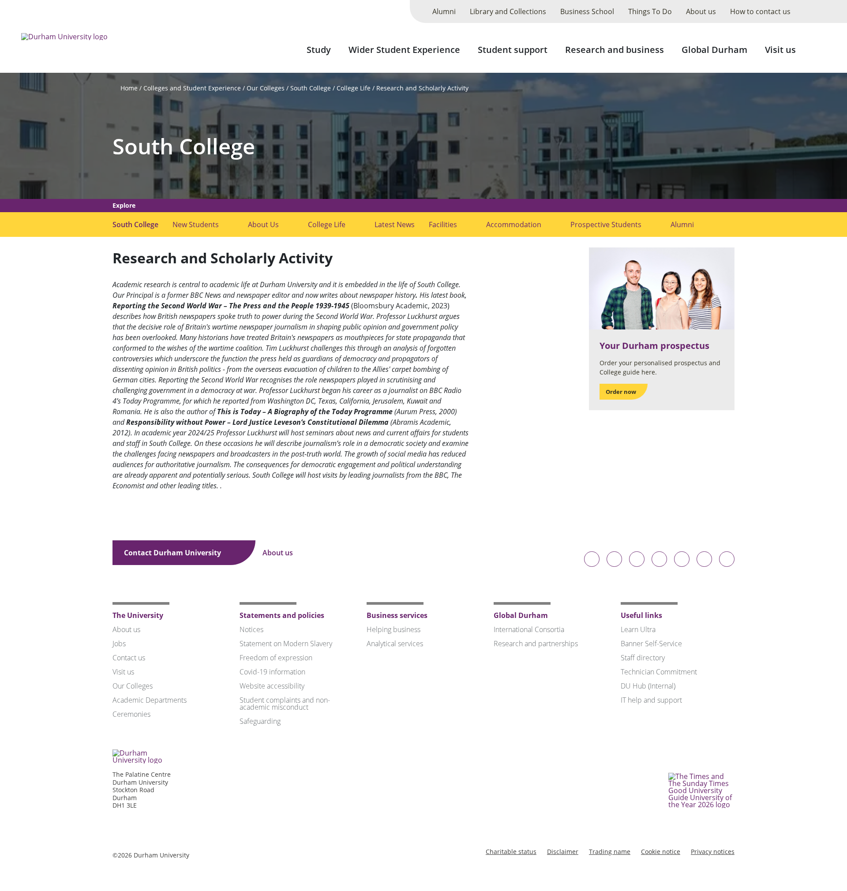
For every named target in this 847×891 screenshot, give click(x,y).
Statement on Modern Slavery (286, 643)
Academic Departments (149, 700)
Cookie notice (660, 851)
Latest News (395, 224)
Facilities (443, 224)
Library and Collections (508, 11)
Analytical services (395, 643)
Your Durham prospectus (654, 345)
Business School (587, 11)
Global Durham (714, 50)
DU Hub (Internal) (648, 686)
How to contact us (760, 11)
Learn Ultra (638, 629)
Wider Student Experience (404, 50)
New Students (195, 224)
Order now (621, 392)
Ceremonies (131, 714)
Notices (251, 629)
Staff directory (643, 658)
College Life (354, 88)
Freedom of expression (276, 658)
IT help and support (651, 700)
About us (701, 11)
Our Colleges (266, 88)
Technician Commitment (659, 672)
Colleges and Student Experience (192, 88)
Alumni (444, 11)
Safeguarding (260, 721)
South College (310, 88)
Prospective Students (605, 224)
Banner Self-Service (651, 643)
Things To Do (650, 11)
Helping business (393, 629)
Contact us (128, 658)
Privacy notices (713, 851)
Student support (512, 50)
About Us (263, 224)
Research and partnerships (536, 643)
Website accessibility (272, 686)
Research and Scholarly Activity (422, 88)
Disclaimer (562, 851)
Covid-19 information (272, 672)
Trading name (609, 851)
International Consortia (529, 629)
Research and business (614, 50)
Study (319, 50)
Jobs (119, 643)
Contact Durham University (173, 553)
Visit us (780, 50)
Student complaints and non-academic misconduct (285, 703)
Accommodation (513, 224)
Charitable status (511, 851)
